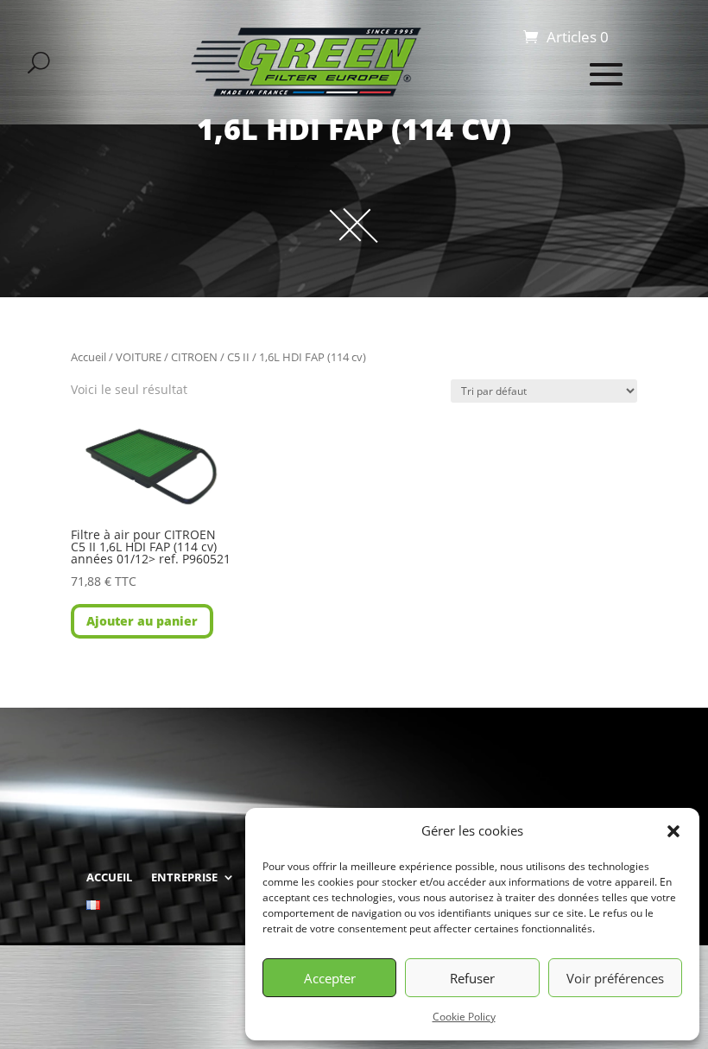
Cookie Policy (464, 1016)
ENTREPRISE (184, 877)
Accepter (330, 978)
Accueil (88, 357)
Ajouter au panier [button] (142, 621)
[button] (673, 831)
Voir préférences (615, 978)
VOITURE (138, 357)
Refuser (472, 978)
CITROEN (194, 357)
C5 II (238, 357)
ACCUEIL (109, 877)
